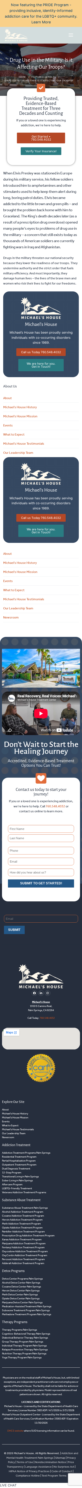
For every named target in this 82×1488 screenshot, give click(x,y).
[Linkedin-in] (41, 993)
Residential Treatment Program (19, 1156)
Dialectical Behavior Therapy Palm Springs (25, 1337)
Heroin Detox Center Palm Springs (21, 1290)
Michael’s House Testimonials (23, 443)
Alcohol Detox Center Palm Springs (21, 1282)
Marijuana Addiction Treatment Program (24, 1243)
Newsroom (11, 617)
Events (8, 425)
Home (22, 77)
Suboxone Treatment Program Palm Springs (26, 1310)
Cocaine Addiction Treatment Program (23, 1215)
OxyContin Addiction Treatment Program (24, 1255)
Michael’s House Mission (20, 416)
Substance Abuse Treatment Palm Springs (25, 1207)
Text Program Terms (54, 1476)
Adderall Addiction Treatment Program (23, 1263)
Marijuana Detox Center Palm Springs (22, 1302)
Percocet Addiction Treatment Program (23, 1259)
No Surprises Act (64, 1466)
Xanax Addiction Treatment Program (22, 1239)
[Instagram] (47, 993)
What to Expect (13, 434)
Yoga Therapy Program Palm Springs (22, 1357)
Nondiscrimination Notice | (51, 1462)
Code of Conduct (61, 1471)
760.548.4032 (55, 806)
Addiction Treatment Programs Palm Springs (26, 1152)
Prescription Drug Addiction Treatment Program (28, 1235)
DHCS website (15, 1430)
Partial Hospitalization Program (19, 1160)
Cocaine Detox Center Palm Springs (21, 1286)
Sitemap (60, 1457)
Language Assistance (38, 1466)
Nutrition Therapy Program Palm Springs (24, 1353)
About (7, 398)
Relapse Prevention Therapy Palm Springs (25, 1349)
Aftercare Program (12, 1184)
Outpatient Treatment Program (19, 1164)
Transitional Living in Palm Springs (20, 1176)
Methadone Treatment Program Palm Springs (26, 1314)
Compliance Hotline (28, 1476)
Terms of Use (25, 1462)
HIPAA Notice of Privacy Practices (29, 1471)
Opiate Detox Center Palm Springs (21, 1298)
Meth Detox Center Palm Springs (20, 1294)
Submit (14, 929)
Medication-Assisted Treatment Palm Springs (26, 1306)
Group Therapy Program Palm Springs (22, 1341)
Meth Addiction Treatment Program (21, 1223)
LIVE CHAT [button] (8, 1485)
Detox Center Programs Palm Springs (22, 1278)
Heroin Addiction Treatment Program (22, 1219)
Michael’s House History (20, 407)
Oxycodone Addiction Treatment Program (25, 1251)
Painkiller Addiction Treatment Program (23, 1231)
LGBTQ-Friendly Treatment (17, 1188)
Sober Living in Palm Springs (17, 1180)
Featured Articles (43, 77)
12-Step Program (11, 1172)
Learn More (41, 22)
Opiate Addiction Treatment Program (22, 1227)
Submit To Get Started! (41, 883)
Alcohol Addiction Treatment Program (22, 1211)
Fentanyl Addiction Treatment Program (23, 1247)
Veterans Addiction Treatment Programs (24, 1192)
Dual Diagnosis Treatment (16, 1168)
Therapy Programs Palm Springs (19, 1329)
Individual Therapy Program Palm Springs (24, 1345)
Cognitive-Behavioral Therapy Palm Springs (26, 1333)
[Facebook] (34, 993)
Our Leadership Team (18, 453)
